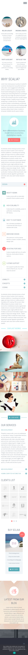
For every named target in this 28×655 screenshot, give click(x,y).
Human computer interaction (11, 473)
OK (14, 652)
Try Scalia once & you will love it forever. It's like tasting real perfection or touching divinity (7, 66)
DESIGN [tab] (4, 184)
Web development (7, 430)
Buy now (15, 569)
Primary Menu (25, 3)
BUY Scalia (14, 140)
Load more (14, 417)
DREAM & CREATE (21, 31)
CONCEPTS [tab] (6, 283)
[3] (16, 521)
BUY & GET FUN (21, 59)
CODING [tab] (5, 287)
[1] (11, 521)
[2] (14, 521)
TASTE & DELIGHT (7, 59)
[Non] (26, 649)
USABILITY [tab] (5, 279)
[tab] (14, 430)
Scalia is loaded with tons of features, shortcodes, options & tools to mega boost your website (21, 66)
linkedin (24, 643)
